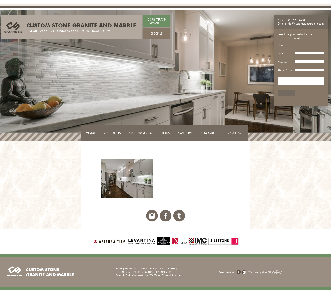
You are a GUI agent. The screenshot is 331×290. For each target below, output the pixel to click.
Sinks (165, 133)
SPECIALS (156, 33)
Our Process (140, 133)
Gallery (185, 133)
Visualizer (164, 272)
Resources (209, 133)
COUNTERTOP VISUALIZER (157, 21)
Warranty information (171, 275)
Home (91, 133)
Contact (236, 133)
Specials (137, 272)
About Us (112, 133)
